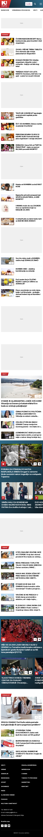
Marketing (26, 782)
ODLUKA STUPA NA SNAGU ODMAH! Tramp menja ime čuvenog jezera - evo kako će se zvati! (28, 424)
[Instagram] (5, 826)
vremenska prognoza (21, 10)
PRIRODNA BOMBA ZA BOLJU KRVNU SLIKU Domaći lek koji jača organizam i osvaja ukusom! (29, 137)
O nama (24, 773)
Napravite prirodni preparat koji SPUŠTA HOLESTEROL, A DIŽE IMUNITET (28, 197)
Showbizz (5, 786)
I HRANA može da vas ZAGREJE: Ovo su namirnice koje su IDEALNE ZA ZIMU (28, 208)
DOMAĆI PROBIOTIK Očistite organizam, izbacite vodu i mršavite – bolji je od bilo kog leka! (27, 63)
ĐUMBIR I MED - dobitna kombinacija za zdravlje (25, 270)
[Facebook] (10, 44)
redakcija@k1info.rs (11, 812)
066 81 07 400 (8, 809)
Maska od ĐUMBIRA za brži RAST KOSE (29, 185)
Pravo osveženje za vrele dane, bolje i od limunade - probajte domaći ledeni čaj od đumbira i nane (28, 293)
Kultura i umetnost (9, 803)
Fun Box (4, 799)
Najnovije (5, 10)
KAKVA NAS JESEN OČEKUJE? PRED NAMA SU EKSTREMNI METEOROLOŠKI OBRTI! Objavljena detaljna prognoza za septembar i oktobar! (28, 576)
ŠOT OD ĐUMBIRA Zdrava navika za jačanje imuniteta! (29, 125)
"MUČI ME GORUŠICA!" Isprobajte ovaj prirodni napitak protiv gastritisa (29, 115)
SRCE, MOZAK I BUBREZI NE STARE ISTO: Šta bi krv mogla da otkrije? (28, 753)
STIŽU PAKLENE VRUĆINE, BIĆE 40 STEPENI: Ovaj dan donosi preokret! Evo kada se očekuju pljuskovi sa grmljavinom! (28, 554)
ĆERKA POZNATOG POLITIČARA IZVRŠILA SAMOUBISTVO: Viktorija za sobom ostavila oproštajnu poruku (28, 414)
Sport (3, 782)
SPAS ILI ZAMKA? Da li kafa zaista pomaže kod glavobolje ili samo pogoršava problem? (20, 723)
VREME (4, 547)
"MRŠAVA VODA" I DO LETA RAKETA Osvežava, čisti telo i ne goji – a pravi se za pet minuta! (28, 74)
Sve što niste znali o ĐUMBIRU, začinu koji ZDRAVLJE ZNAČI (28, 259)
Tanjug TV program (29, 778)
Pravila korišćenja (29, 765)
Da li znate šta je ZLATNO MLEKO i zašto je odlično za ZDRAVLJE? (27, 282)
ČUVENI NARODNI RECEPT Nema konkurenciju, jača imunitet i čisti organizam (29, 41)
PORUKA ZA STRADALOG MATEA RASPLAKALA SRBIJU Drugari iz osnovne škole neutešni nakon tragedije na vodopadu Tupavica (21, 473)
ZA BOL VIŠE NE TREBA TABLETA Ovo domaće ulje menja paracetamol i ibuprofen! (29, 52)
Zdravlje (6, 695)
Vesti (4, 374)
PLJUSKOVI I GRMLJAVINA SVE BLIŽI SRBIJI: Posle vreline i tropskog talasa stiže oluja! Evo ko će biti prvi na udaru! (29, 607)
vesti (35, 10)
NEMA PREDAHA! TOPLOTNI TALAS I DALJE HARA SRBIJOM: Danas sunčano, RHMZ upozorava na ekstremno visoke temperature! (29, 565)
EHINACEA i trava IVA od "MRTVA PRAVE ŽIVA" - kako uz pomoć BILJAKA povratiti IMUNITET (28, 147)
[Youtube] (9, 826)
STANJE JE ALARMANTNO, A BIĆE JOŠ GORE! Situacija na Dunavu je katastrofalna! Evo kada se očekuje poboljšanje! (21, 403)
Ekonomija (5, 778)
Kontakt (25, 786)
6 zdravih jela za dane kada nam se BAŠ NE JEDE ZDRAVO (29, 220)
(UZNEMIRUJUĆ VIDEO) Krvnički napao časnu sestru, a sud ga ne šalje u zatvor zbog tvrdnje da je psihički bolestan (29, 435)
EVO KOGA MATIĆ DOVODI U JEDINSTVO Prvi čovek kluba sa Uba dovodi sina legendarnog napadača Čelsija (16, 505)
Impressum (26, 769)
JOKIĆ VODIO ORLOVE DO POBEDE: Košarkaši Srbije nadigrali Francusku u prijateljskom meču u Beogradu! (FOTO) (17, 680)
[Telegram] (12, 44)
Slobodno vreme (8, 795)
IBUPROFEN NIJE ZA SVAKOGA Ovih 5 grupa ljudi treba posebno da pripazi (29, 743)
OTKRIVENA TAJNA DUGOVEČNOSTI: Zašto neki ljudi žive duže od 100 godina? (28, 732)
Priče (3, 790)
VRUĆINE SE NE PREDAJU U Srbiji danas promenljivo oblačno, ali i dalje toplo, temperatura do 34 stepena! (27, 597)
